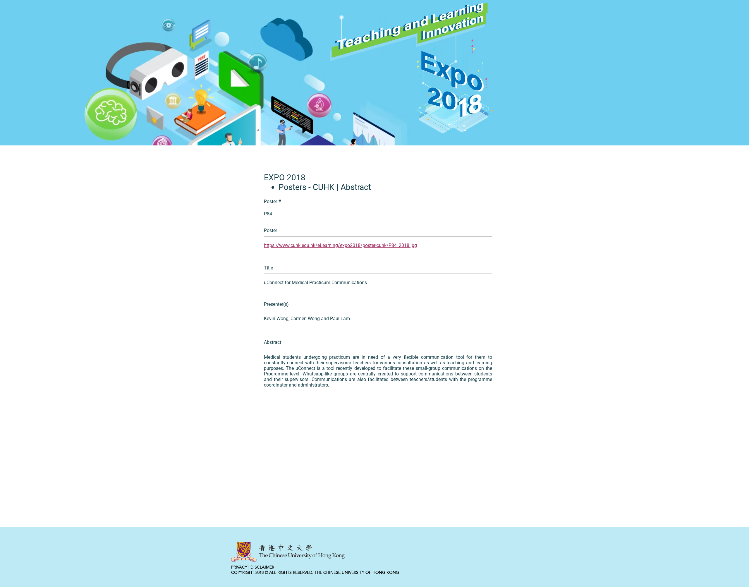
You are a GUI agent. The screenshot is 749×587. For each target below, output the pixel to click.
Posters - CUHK (306, 187)
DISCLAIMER (262, 567)
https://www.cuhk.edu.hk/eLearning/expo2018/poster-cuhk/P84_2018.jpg (340, 245)
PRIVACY (239, 567)
